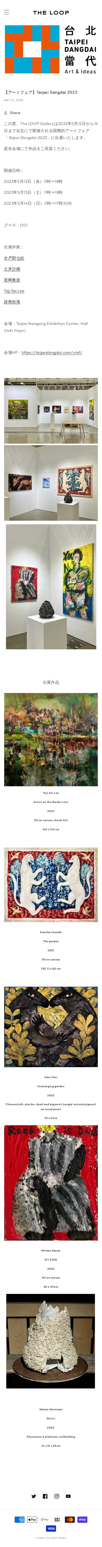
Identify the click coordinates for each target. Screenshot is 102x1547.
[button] (6, 12)
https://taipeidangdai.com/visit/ (52, 352)
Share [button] (15, 112)
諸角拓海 (12, 301)
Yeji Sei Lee (14, 290)
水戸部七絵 (14, 257)
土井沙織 (12, 268)
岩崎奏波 (12, 279)
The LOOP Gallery (56, 1538)
